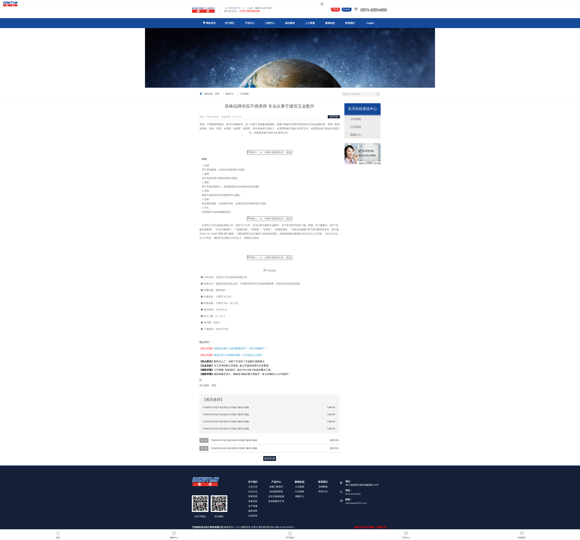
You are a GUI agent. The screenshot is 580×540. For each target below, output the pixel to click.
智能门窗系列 (276, 487)
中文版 (335, 9)
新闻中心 (230, 94)
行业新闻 (355, 126)
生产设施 (252, 506)
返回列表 (334, 117)
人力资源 (310, 23)
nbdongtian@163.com (356, 503)
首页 (217, 94)
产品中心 (250, 23)
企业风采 (252, 515)
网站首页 (211, 23)
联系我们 (350, 23)
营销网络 (323, 487)
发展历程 (252, 501)
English (346, 9)
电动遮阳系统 (276, 491)
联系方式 (323, 491)
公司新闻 (355, 119)
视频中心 (355, 134)
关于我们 (229, 23)
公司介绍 (252, 487)
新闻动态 (330, 23)
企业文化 (252, 491)
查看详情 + (335, 440)
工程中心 (270, 23)
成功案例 (290, 23)
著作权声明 (264, 527)
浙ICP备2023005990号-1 (283, 527)
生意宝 (254, 527)
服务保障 (252, 511)
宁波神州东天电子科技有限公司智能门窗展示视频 (225, 407)
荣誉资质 (252, 496)
